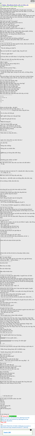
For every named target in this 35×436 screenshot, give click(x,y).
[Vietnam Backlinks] (6, 420)
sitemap (26, 427)
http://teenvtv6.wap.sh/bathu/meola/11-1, (12, 427)
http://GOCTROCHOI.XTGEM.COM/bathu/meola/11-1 (15, 426)
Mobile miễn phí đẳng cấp (15, 5)
